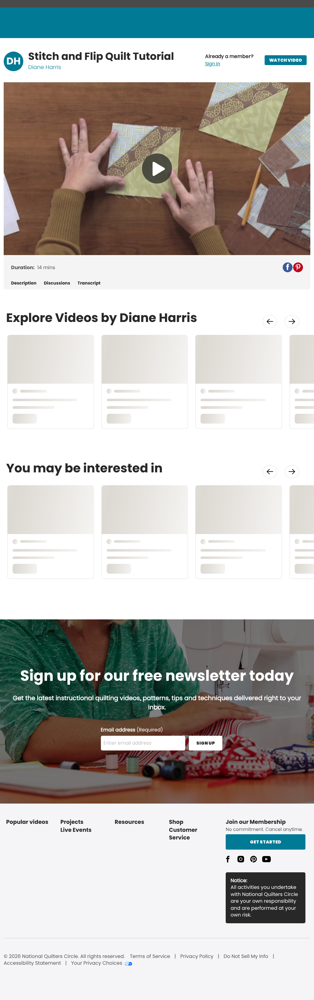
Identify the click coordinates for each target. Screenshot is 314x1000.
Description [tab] (23, 283)
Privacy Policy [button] (196, 956)
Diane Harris (44, 67)
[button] (229, 60)
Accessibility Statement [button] (32, 963)
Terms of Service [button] (150, 956)
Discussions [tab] (57, 283)
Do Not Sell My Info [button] (246, 956)
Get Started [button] (265, 842)
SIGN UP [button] (205, 743)
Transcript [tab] (89, 283)
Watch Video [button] (285, 60)
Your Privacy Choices (96, 963)
